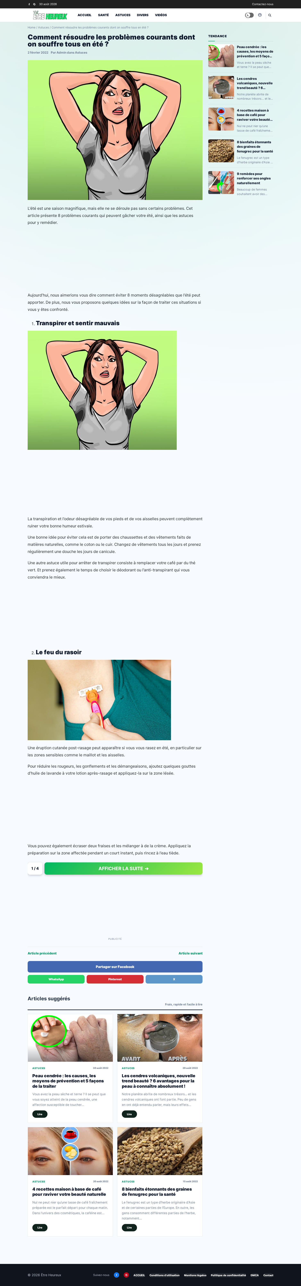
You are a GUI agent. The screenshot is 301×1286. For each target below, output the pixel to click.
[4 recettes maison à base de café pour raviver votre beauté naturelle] (70, 1151)
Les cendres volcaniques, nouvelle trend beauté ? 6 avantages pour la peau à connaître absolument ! (158, 1081)
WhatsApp (56, 979)
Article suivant (191, 953)
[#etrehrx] (260, 15)
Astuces (122, 15)
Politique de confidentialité (228, 1275)
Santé (103, 15)
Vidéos (161, 15)
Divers (142, 15)
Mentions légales (195, 1275)
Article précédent (42, 953)
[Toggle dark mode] (249, 15)
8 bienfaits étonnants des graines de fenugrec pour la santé (157, 1192)
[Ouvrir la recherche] (269, 15)
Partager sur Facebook (115, 967)
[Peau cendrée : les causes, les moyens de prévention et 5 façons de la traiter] (70, 1038)
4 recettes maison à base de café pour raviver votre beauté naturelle (69, 1192)
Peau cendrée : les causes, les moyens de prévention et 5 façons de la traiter (68, 1081)
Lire (39, 1114)
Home (31, 27)
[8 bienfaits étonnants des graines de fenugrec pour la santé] (159, 1151)
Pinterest (115, 979)
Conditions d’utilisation (164, 1275)
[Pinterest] (34, 4)
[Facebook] (29, 4)
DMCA (255, 1275)
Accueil (85, 15)
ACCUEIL (139, 1275)
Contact (268, 1275)
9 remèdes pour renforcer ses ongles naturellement (254, 178)
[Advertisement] (115, 259)
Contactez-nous (262, 4)
